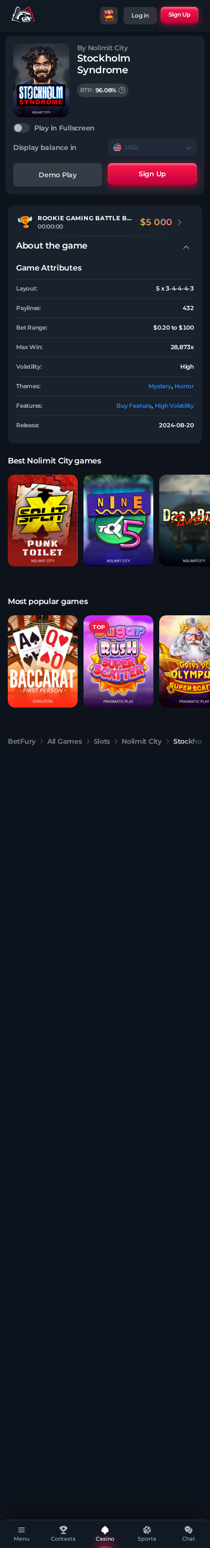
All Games (64, 741)
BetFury (22, 741)
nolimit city (142, 741)
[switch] (105, 128)
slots (102, 741)
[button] (43, 521)
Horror (184, 386)
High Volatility (174, 405)
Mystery (159, 386)
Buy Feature (133, 405)
